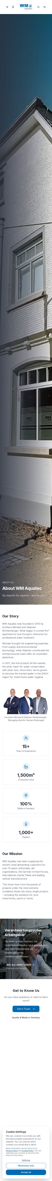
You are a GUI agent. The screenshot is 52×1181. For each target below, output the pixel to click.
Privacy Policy (12, 1151)
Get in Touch (23, 1009)
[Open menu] (7, 7)
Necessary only (26, 1165)
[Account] (13, 7)
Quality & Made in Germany (26, 1017)
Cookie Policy (28, 1151)
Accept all (26, 1172)
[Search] (38, 7)
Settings (26, 1160)
